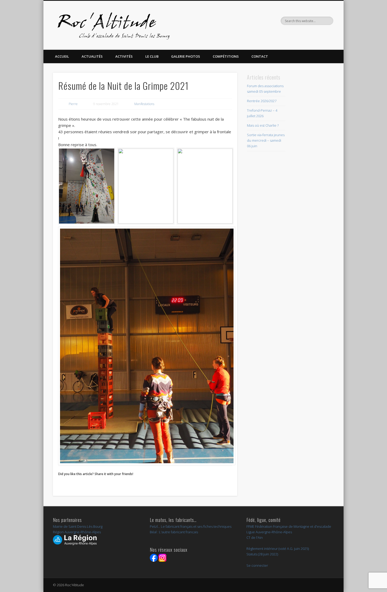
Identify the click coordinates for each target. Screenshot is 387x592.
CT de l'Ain (254, 537)
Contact (259, 56)
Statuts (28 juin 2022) (262, 554)
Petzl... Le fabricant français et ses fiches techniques (190, 526)
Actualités (92, 56)
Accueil (62, 56)
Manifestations (144, 104)
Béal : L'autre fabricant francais (174, 532)
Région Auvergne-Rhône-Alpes (77, 532)
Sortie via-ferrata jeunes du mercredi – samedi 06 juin (266, 140)
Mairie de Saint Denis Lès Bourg (77, 526)
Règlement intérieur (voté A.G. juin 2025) (277, 548)
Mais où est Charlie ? (263, 125)
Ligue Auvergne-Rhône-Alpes (269, 532)
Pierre (73, 104)
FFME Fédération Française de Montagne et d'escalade (288, 526)
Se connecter (257, 565)
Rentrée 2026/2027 (261, 100)
